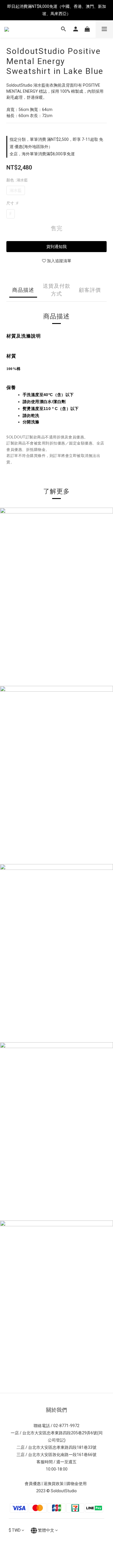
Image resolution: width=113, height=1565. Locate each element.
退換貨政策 (53, 1483)
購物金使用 (77, 1483)
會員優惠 (33, 1483)
